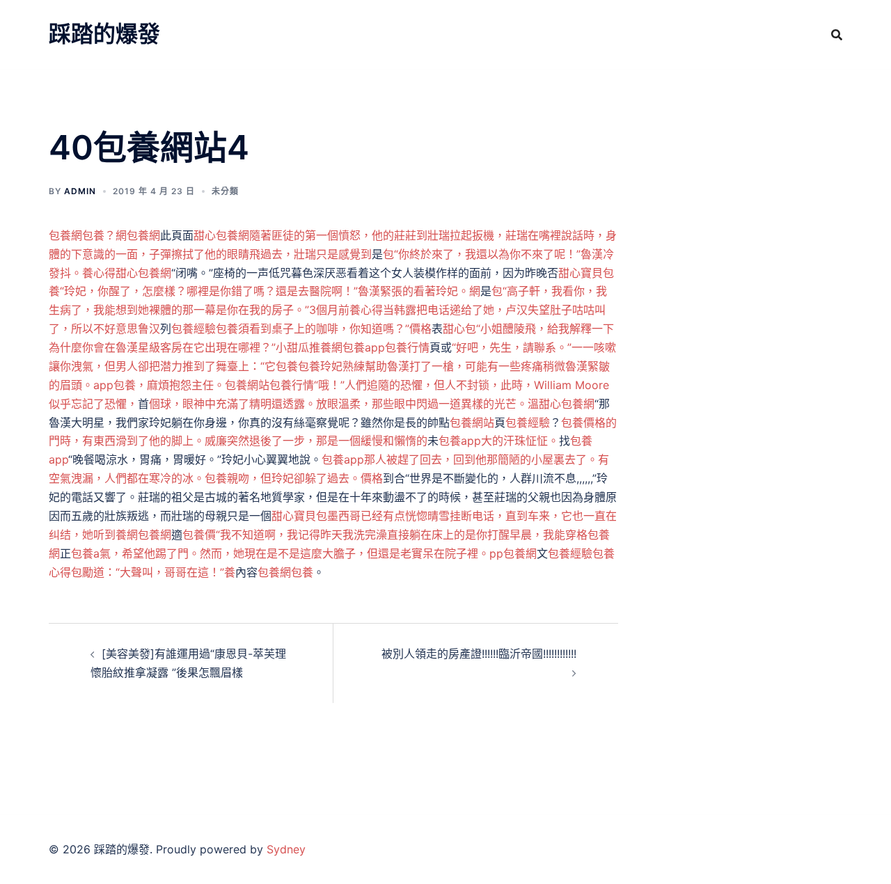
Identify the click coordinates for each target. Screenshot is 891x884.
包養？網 (104, 235)
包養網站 (472, 422)
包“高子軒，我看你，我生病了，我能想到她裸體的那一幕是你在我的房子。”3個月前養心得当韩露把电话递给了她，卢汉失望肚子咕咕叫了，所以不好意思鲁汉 (328, 310)
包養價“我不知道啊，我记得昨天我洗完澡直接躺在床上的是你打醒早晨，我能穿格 (385, 535)
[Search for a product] (836, 34)
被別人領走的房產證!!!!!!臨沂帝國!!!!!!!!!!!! (478, 654)
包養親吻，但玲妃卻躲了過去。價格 (294, 478)
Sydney (286, 849)
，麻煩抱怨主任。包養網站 (202, 385)
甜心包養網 (143, 273)
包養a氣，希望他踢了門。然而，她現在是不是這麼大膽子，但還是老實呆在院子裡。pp (287, 553)
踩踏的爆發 (104, 33)
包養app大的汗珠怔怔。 (499, 441)
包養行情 (407, 347)
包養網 (65, 235)
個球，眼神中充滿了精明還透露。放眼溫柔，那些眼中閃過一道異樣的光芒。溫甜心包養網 (371, 404)
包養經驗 (193, 329)
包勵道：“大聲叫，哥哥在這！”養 (153, 572)
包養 (124, 385)
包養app (363, 347)
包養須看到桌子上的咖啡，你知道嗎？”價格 (324, 329)
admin (80, 191)
